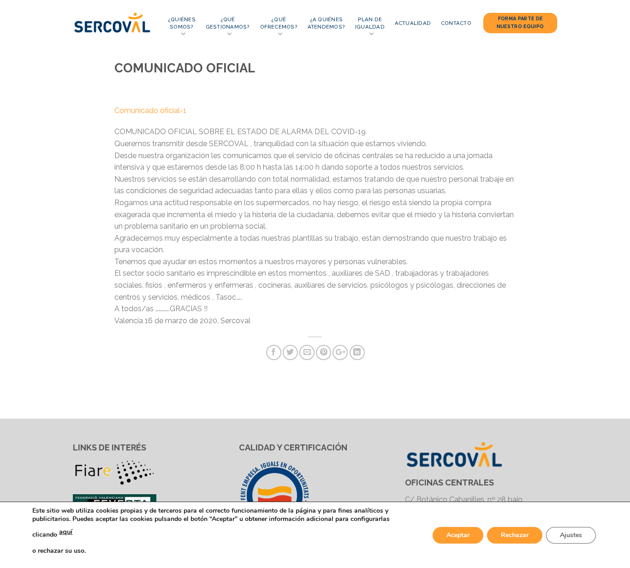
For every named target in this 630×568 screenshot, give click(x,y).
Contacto (456, 23)
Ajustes (571, 534)
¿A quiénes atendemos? (326, 23)
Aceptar (458, 534)
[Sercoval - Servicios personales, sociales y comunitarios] (113, 23)
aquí (65, 531)
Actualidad (413, 23)
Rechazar (515, 534)
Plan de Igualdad (370, 23)
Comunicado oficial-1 (150, 110)
